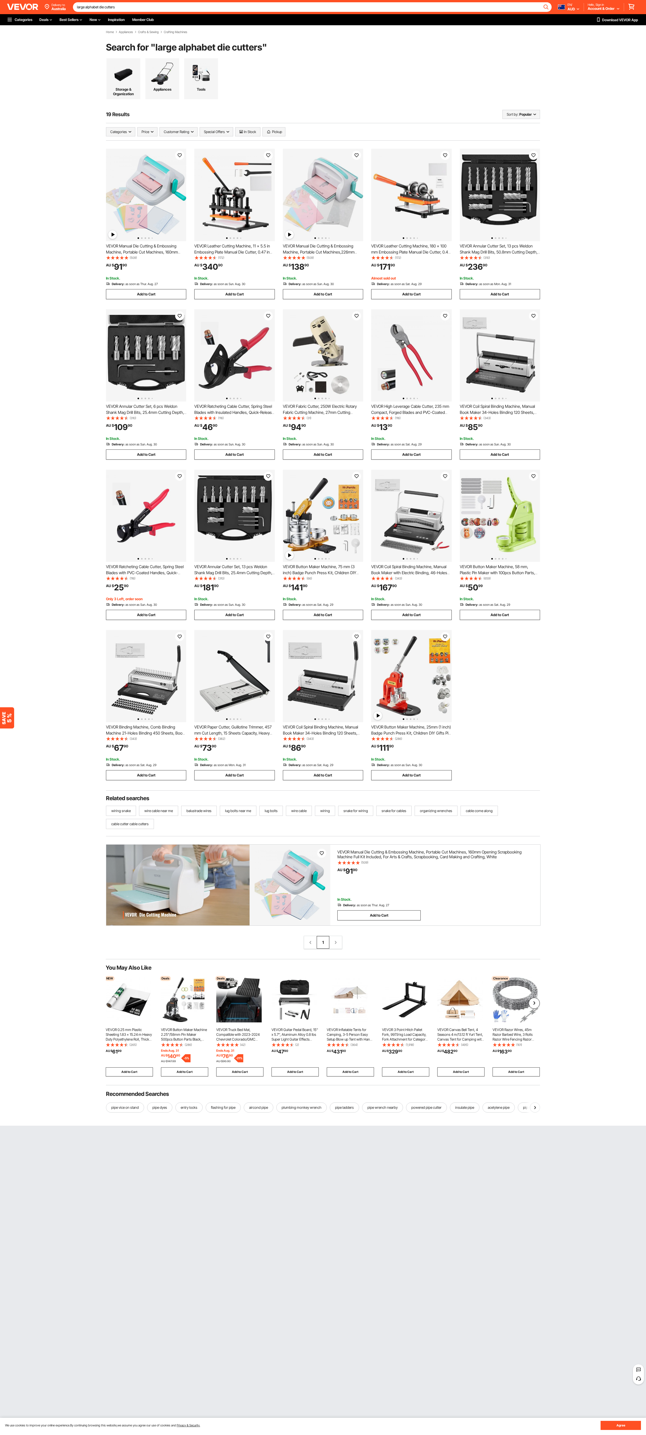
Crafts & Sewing (148, 32)
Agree (620, 1425)
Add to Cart (146, 294)
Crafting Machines (175, 32)
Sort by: (512, 114)
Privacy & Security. (188, 1425)
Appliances (126, 32)
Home (110, 32)
